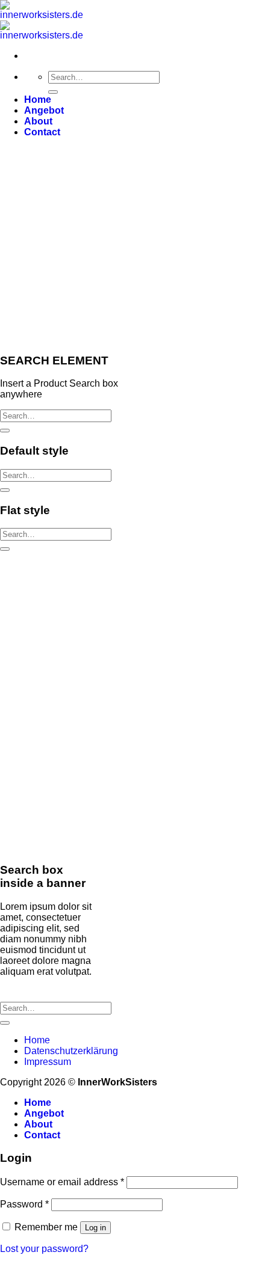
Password (24, 1204)
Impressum (47, 1062)
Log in (95, 1227)
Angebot (44, 110)
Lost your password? (44, 1249)
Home (37, 99)
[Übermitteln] (53, 92)
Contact (42, 132)
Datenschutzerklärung (71, 1051)
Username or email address (62, 1182)
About (38, 121)
